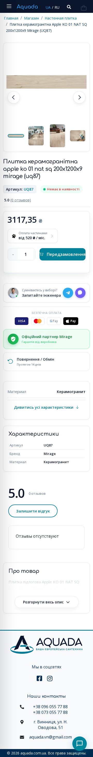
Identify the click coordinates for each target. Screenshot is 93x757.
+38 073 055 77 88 (50, 712)
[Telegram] (68, 293)
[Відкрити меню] (9, 6)
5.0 (17, 200)
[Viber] (80, 293)
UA (48, 7)
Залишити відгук (33, 510)
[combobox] (68, 7)
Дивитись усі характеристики (43, 407)
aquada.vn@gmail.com (50, 737)
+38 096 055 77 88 (50, 706)
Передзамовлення (66, 254)
